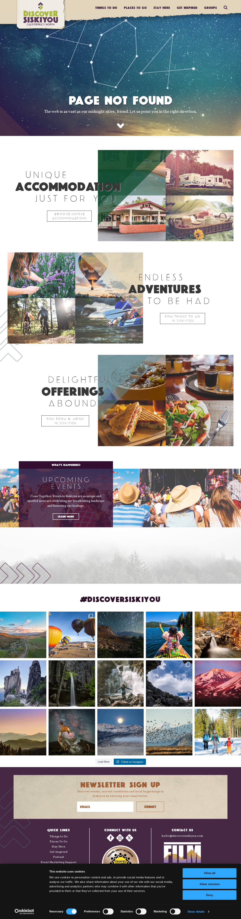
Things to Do (59, 837)
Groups (210, 7)
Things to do (106, 7)
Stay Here (161, 7)
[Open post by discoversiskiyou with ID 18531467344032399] (23, 635)
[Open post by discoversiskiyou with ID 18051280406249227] (169, 683)
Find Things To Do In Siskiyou (182, 318)
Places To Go (59, 842)
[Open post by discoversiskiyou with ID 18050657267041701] (120, 732)
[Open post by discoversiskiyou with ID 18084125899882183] (23, 683)
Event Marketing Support (59, 862)
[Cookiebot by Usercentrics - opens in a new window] (24, 911)
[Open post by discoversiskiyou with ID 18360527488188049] (218, 732)
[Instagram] (120, 838)
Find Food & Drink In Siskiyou (65, 420)
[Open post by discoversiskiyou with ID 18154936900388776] (72, 635)
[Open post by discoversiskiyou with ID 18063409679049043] (169, 635)
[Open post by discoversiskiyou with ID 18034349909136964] (169, 732)
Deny (209, 895)
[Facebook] (110, 838)
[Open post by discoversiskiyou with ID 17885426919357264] (218, 635)
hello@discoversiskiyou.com (182, 836)
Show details (196, 911)
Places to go (135, 7)
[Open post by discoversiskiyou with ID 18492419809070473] (120, 635)
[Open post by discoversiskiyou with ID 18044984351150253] (218, 683)
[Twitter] (129, 838)
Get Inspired (187, 7)
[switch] (108, 911)
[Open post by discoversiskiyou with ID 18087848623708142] (120, 683)
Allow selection (210, 884)
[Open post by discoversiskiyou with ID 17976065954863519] (72, 683)
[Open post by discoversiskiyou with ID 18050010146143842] (72, 732)
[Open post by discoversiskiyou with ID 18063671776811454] (23, 732)
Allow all (209, 873)
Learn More (66, 516)
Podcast (58, 857)
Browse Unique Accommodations (69, 216)
